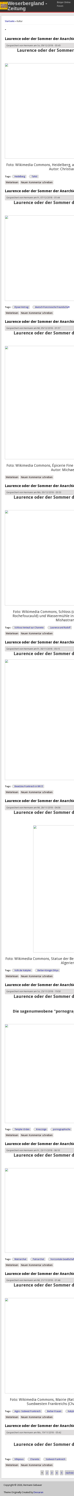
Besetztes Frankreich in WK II (29, 786)
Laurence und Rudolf (60, 627)
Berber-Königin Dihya (48, 970)
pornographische (61, 1129)
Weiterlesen (12, 182)
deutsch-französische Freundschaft (52, 307)
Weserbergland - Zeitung (27, 6)
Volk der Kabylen (23, 970)
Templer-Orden (22, 1129)
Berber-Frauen (54, 1411)
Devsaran (38, 1492)
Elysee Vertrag (21, 307)
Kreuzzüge (41, 1129)
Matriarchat (20, 1259)
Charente (34, 1459)
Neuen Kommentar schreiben (37, 182)
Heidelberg (20, 176)
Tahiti (34, 176)
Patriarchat (38, 1259)
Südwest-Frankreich (55, 1459)
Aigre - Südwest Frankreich (28, 1411)
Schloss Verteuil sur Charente (29, 627)
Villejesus (19, 1459)
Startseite (10, 21)
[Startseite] (4, 8)
